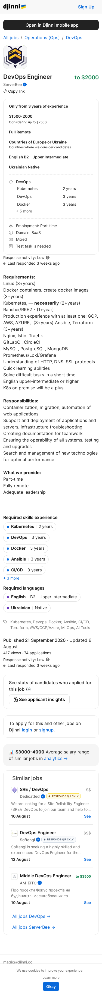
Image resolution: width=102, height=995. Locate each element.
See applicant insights (41, 699)
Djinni (15, 7)
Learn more (51, 977)
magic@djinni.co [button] (17, 962)
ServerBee (12, 84)
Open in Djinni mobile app (52, 25)
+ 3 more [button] (11, 578)
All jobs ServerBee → (33, 927)
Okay (51, 986)
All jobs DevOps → (31, 916)
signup (46, 730)
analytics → (56, 758)
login (27, 730)
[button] (48, 659)
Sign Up (86, 7)
